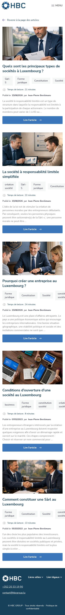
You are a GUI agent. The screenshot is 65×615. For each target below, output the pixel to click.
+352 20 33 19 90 (12, 587)
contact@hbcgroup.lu (13, 593)
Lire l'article (30, 120)
